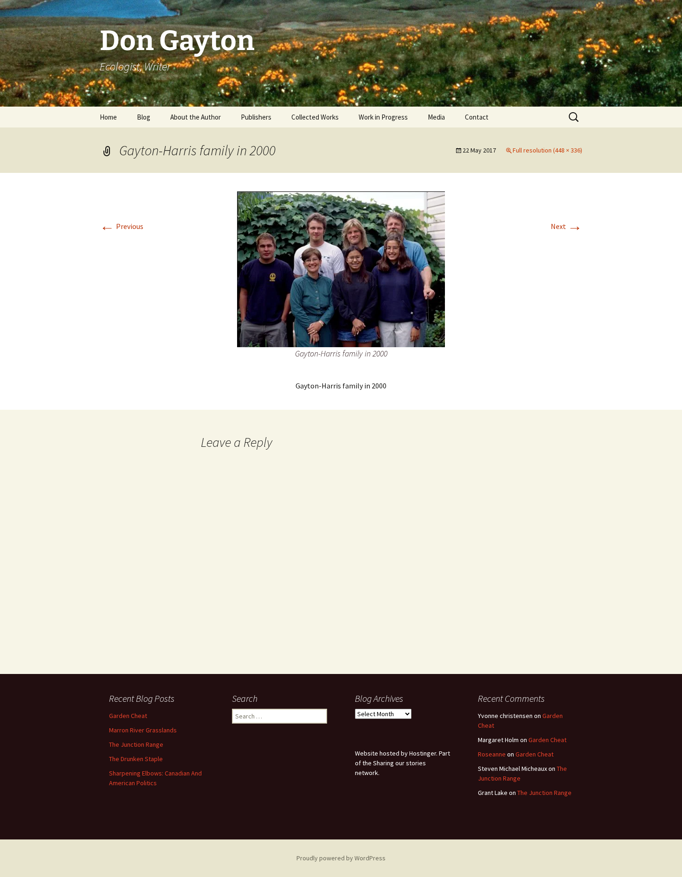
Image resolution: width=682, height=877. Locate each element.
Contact (477, 117)
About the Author (195, 117)
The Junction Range (136, 744)
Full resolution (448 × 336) (547, 150)
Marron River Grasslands (143, 730)
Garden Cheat (128, 716)
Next (566, 226)
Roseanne (492, 754)
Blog (143, 117)
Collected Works (315, 117)
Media (436, 117)
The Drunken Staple (136, 759)
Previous (121, 226)
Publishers (256, 117)
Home (108, 117)
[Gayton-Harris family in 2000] (341, 268)
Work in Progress (383, 117)
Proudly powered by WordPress (341, 858)
